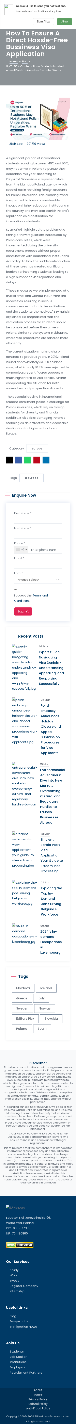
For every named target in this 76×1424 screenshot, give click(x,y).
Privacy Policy (38, 1399)
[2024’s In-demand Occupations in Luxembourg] (26, 933)
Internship (17, 1291)
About (38, 1390)
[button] (9, 460)
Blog (25, 61)
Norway (45, 1008)
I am (18, 573)
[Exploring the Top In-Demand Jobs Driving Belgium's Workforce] (26, 893)
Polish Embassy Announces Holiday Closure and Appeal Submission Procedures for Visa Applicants (51, 729)
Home (14, 61)
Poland (21, 1029)
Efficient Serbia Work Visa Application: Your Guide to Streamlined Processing (52, 855)
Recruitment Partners (26, 1372)
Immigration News (23, 1326)
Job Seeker (18, 1357)
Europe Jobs (19, 1321)
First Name (22, 513)
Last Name (22, 528)
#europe (31, 478)
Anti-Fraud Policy (38, 1408)
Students (17, 1351)
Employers (17, 1367)
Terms (38, 1395)
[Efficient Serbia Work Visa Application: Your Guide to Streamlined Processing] (26, 849)
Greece (21, 998)
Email (19, 558)
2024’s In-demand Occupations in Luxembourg (51, 942)
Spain (42, 1029)
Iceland (46, 988)
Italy (41, 998)
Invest (14, 1280)
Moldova (23, 988)
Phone (19, 543)
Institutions (18, 1362)
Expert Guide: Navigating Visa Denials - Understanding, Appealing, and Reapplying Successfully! (51, 668)
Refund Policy (38, 1404)
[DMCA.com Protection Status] (19, 1245)
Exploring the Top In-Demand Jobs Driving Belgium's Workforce (51, 901)
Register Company (24, 1286)
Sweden (22, 1008)
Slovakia (51, 1018)
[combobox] (21, 549)
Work (13, 1275)
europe (37, 448)
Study (14, 1270)
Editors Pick (25, 1018)
